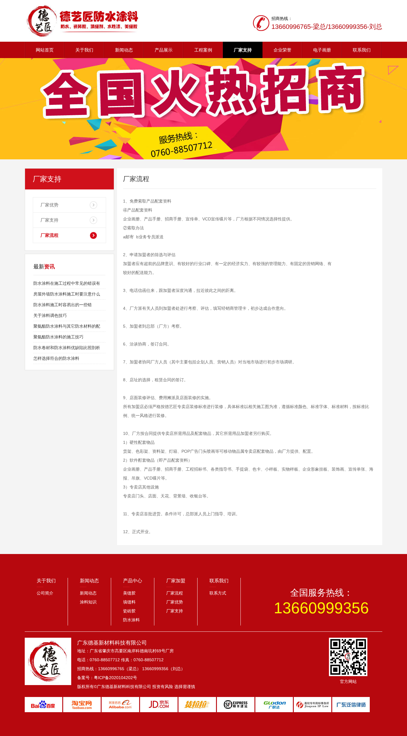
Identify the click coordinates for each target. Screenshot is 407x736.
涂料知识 (88, 602)
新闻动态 (124, 49)
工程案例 (203, 49)
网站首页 (45, 49)
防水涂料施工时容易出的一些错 (62, 304)
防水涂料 (131, 619)
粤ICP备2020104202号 (115, 677)
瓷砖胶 (129, 611)
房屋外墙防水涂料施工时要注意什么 (66, 294)
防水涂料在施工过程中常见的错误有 (66, 283)
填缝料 (129, 602)
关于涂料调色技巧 (50, 315)
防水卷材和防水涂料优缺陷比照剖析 (66, 347)
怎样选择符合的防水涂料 (56, 358)
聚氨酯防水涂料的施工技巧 (58, 336)
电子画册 (322, 49)
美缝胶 (129, 593)
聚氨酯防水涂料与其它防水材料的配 (66, 326)
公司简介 (45, 593)
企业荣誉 (282, 49)
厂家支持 (243, 49)
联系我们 (362, 49)
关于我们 (84, 49)
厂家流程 (49, 235)
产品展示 (164, 49)
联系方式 (217, 593)
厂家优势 (49, 204)
